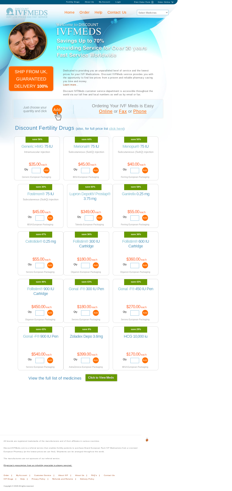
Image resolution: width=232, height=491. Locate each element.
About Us (89, 2)
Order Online (164, 2)
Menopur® (131, 146)
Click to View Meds (101, 377)
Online (106, 111)
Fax (123, 111)
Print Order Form (142, 2)
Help (98, 12)
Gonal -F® (77, 289)
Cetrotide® (33, 241)
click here (116, 128)
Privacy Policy (38, 479)
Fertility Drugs (73, 2)
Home (69, 12)
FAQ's (94, 475)
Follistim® (80, 241)
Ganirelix (129, 194)
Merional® (82, 146)
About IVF (63, 475)
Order (85, 12)
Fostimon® (36, 194)
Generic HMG (32, 146)
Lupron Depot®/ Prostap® (89, 194)
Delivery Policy (87, 479)
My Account (105, 2)
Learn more (69, 84)
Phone (140, 111)
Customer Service (42, 475)
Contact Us (117, 12)
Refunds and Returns (62, 479)
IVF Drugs (8, 479)
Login (118, 2)
